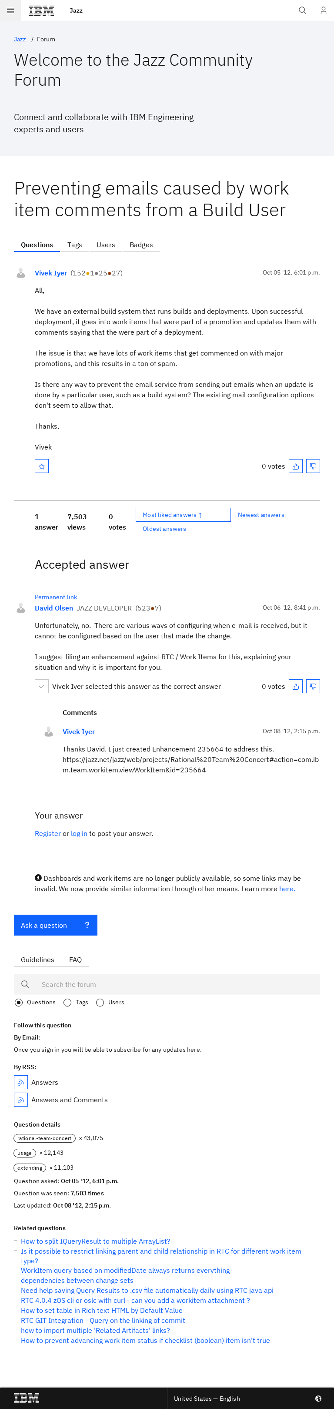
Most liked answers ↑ (173, 515)
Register (48, 833)
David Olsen (54, 608)
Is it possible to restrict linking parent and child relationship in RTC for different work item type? (161, 1256)
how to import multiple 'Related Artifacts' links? (95, 1330)
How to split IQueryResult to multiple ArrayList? (95, 1241)
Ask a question (44, 925)
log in (79, 833)
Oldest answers (164, 529)
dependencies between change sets (77, 1280)
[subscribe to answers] (21, 1082)
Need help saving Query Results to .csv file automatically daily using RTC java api (147, 1290)
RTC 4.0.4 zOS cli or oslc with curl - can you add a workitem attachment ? (135, 1300)
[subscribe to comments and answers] (21, 1100)
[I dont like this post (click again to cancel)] (313, 466)
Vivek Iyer (51, 272)
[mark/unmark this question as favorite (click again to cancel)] (42, 466)
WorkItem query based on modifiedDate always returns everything (125, 1270)
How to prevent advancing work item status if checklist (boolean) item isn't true (145, 1340)
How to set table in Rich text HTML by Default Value (102, 1310)
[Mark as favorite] (42, 466)
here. (287, 888)
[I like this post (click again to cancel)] (296, 466)
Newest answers (261, 515)
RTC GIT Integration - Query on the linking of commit (103, 1320)
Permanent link (56, 597)
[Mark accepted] (42, 686)
